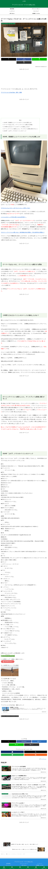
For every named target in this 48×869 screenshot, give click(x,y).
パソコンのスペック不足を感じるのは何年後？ (14, 217)
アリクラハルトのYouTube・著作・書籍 (11, 92)
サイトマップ (8, 865)
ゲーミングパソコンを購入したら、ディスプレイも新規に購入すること (21, 128)
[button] (24, 62)
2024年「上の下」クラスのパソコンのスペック (15, 130)
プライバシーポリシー (24, 863)
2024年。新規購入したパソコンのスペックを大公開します (18, 122)
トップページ (39, 863)
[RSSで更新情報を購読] (35, 755)
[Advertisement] (24, 78)
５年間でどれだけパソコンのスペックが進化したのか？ (17, 126)
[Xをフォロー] (35, 752)
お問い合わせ (24, 865)
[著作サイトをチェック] (12, 752)
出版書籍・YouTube (39, 865)
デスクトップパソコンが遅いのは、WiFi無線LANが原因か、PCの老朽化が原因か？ (22, 232)
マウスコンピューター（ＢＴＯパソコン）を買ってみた (15, 208)
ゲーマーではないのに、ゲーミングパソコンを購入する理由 (18, 124)
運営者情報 (8, 863)
